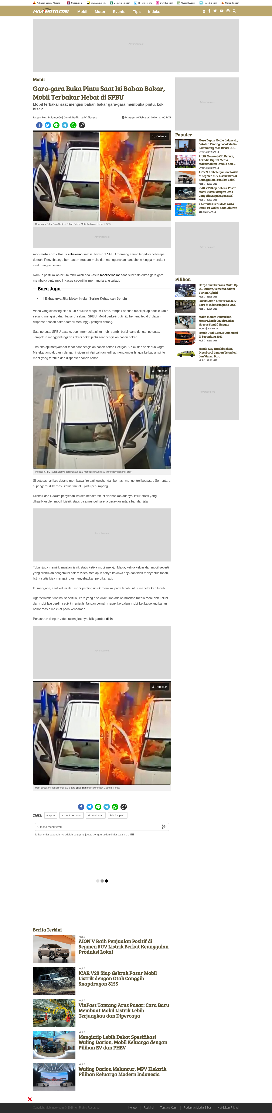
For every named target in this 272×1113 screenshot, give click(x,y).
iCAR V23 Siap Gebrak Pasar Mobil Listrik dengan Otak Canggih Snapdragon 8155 (118, 978)
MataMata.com (98, 3)
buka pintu (81, 787)
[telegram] (65, 125)
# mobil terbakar (71, 815)
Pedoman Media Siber (197, 1107)
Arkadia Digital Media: (48, 3)
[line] (56, 125)
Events (119, 12)
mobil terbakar (110, 275)
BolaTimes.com (122, 3)
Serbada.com (232, 3)
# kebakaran (95, 815)
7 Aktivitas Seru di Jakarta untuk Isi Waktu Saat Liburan (218, 206)
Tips (137, 12)
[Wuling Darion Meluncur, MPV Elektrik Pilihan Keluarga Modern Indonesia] (54, 1077)
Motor (100, 12)
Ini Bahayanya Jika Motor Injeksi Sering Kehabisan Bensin (84, 298)
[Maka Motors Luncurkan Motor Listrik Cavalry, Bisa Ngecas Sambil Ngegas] (185, 322)
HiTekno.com (145, 3)
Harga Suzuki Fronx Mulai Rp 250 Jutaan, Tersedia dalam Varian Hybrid (218, 289)
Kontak (132, 1107)
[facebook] (39, 125)
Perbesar (161, 136)
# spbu (51, 815)
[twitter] (48, 125)
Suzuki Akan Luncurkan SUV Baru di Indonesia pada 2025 (218, 303)
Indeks (154, 12)
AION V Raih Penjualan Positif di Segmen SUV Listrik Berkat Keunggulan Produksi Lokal (124, 946)
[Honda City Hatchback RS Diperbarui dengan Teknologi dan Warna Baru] (185, 354)
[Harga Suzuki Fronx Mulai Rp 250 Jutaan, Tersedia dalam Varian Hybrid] (185, 290)
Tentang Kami (168, 1107)
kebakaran (75, 254)
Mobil (82, 12)
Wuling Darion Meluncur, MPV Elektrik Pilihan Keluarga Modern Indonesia (122, 1071)
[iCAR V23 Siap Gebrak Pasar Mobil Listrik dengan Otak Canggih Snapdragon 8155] (54, 981)
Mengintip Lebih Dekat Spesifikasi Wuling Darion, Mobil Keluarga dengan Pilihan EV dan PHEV (123, 1042)
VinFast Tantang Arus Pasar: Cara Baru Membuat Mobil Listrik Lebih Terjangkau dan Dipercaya (124, 1010)
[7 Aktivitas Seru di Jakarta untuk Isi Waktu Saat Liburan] (185, 209)
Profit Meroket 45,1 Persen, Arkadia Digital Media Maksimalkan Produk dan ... (217, 160)
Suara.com (76, 3)
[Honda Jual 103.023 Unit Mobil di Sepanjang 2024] (185, 338)
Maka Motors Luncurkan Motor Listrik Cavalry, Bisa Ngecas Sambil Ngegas (216, 320)
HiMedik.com (210, 3)
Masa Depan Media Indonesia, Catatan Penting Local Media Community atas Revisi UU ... (218, 144)
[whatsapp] (73, 125)
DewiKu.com (166, 3)
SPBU (111, 254)
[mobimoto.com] (52, 10)
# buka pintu (117, 815)
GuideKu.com (188, 3)
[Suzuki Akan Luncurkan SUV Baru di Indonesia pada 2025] (185, 306)
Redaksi (149, 1107)
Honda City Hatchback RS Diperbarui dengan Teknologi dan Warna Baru (218, 352)
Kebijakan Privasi (228, 1107)
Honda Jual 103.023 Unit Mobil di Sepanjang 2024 (218, 334)
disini (109, 618)
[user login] (204, 12)
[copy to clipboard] (82, 125)
